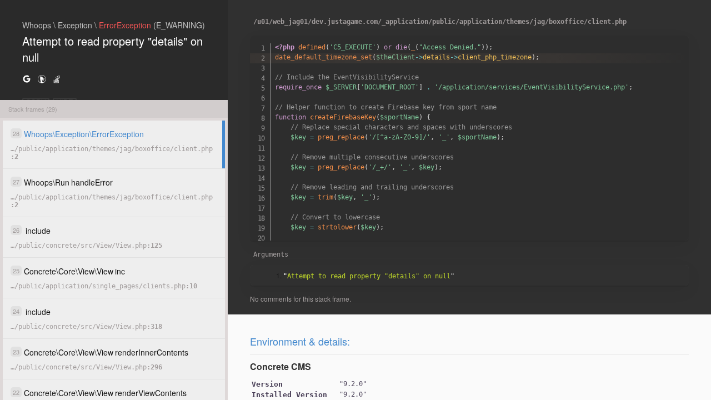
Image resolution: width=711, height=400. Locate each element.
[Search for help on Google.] (26, 79)
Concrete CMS (280, 366)
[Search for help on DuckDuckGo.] (41, 79)
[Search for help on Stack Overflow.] (56, 79)
